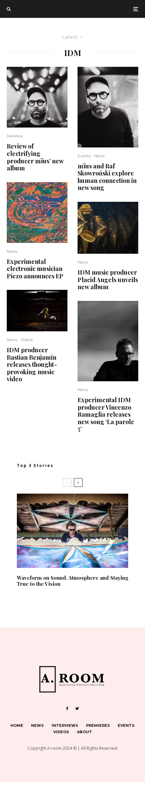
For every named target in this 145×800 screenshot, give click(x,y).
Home (16, 725)
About (84, 731)
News (12, 251)
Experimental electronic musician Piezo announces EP (36, 269)
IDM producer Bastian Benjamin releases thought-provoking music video (32, 365)
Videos (27, 339)
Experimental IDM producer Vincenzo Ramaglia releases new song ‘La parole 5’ (106, 414)
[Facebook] (67, 709)
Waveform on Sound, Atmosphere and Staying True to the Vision (72, 581)
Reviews (15, 135)
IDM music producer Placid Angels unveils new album (108, 280)
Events (84, 155)
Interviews (65, 725)
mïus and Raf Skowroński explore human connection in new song (107, 177)
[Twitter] (77, 709)
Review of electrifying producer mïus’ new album (35, 157)
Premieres (98, 725)
